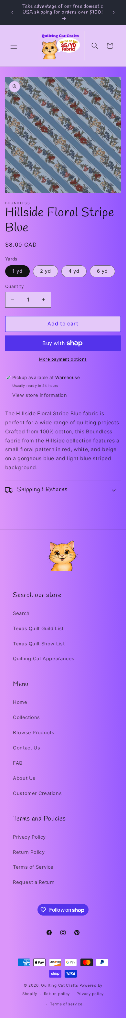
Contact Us (26, 748)
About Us (24, 778)
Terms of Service (33, 867)
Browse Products (33, 733)
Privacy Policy (29, 837)
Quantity (14, 286)
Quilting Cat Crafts (59, 985)
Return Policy (29, 852)
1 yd (17, 271)
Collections (26, 717)
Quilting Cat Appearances (44, 659)
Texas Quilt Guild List (38, 628)
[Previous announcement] (12, 12)
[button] (13, 45)
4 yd (73, 271)
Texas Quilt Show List (39, 644)
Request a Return (34, 882)
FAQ (18, 763)
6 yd (102, 271)
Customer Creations (37, 793)
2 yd (45, 271)
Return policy (57, 993)
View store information (39, 395)
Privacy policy (90, 993)
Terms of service (66, 1004)
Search (21, 613)
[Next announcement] (114, 12)
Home (20, 702)
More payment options (63, 359)
